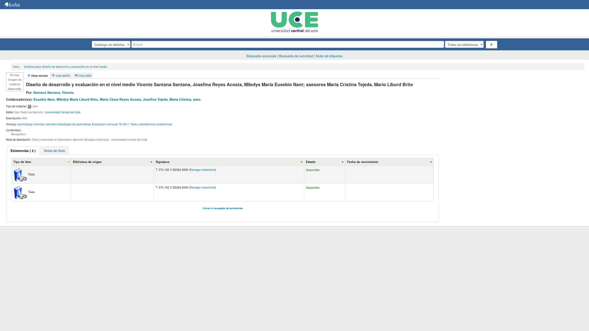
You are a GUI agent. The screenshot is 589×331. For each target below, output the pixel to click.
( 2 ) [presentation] (23, 150)
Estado (311, 162)
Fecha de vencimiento (362, 162)
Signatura (162, 162)
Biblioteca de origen (87, 162)
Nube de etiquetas (329, 56)
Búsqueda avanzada (261, 56)
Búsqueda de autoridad (296, 56)
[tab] (23, 150)
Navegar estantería (202, 170)
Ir (492, 44)
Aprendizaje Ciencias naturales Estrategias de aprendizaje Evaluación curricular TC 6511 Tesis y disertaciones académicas (94, 124)
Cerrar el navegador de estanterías (223, 208)
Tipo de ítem (22, 162)
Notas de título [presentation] (54, 150)
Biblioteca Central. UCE (16, 4)
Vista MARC (63, 75)
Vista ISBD (85, 75)
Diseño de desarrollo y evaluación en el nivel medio (65, 66)
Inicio (16, 66)
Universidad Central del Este (63, 112)
